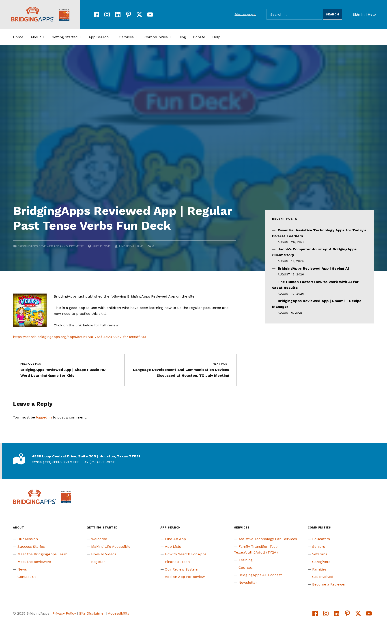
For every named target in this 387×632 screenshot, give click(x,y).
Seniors (318, 546)
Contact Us (27, 577)
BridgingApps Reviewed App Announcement (51, 246)
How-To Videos (103, 554)
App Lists (173, 546)
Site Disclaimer (92, 613)
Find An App (175, 539)
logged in (44, 417)
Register (98, 562)
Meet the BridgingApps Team (42, 554)
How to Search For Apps (185, 554)
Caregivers (321, 562)
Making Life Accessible (110, 546)
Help (372, 14)
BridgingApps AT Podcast (260, 575)
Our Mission (27, 539)
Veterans (319, 554)
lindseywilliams (131, 246)
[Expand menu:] (43, 37)
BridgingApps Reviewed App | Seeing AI (313, 268)
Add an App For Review (185, 577)
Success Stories (31, 546)
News (22, 569)
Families (319, 569)
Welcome (99, 539)
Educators (321, 539)
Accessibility (118, 613)
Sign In (359, 14)
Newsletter (248, 582)
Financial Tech (177, 562)
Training (246, 560)
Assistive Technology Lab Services (268, 539)
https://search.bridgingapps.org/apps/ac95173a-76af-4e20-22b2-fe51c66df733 (79, 337)
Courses (246, 567)
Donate (199, 37)
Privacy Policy (64, 613)
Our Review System (181, 569)
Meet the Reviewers (34, 562)
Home (18, 37)
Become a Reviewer (329, 584)
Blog (182, 37)
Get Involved (322, 577)
